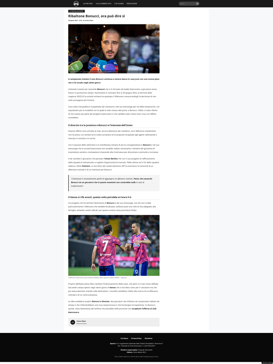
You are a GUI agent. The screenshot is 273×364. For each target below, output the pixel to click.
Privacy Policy (136, 338)
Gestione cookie (267, 362)
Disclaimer (148, 338)
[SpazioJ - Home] (76, 3)
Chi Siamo (124, 338)
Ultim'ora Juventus (76, 11)
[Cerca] (197, 3)
